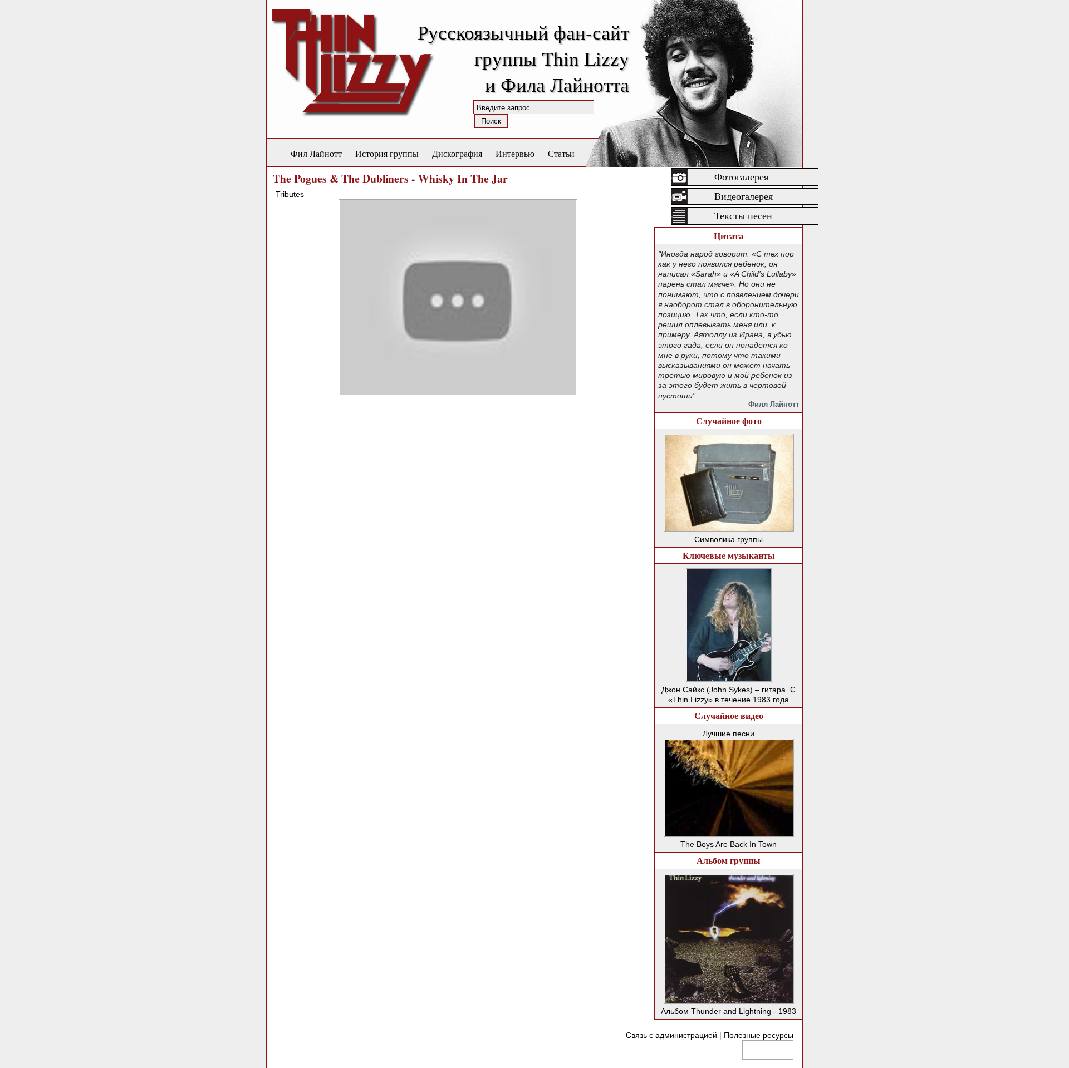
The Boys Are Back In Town (728, 844)
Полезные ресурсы (758, 1035)
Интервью (515, 153)
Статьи (561, 153)
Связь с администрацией (671, 1035)
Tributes (290, 194)
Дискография (457, 153)
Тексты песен (743, 216)
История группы (387, 153)
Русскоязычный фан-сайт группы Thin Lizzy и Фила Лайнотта (523, 58)
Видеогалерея (743, 196)
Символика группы (728, 539)
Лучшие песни (728, 733)
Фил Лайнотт (316, 153)
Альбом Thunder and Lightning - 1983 (728, 1011)
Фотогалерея (741, 177)
